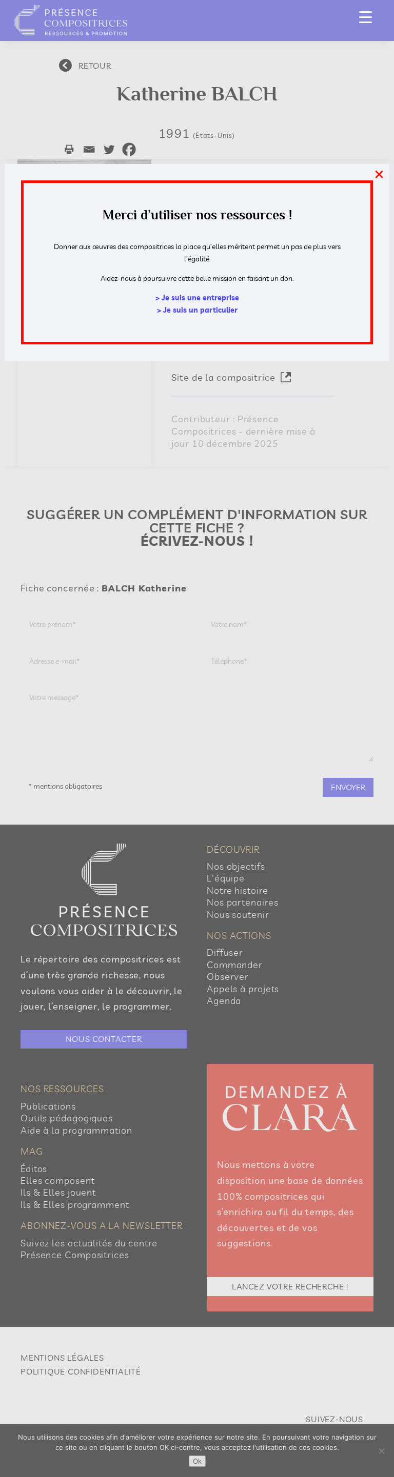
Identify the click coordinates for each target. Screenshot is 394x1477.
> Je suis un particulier (197, 310)
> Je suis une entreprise (197, 297)
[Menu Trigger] (366, 17)
